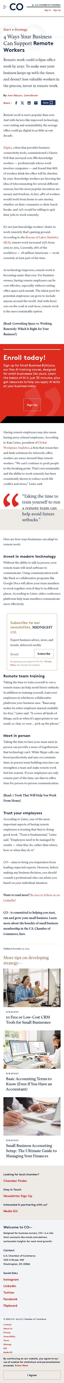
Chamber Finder (15, 1181)
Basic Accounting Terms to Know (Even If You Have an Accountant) (29, 1084)
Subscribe (44, 653)
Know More (21, 1365)
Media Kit (10, 1211)
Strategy (21, 29)
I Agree (32, 1375)
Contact (7, 1324)
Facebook (10, 1299)
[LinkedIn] (29, 103)
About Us (7, 1328)
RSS (5, 1348)
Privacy (7, 1332)
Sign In (48, 10)
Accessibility (9, 1336)
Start (7, 29)
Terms (6, 1340)
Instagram (11, 1279)
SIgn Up (32, 405)
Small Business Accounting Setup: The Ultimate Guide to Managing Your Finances (31, 1151)
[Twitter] (22, 103)
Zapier (7, 147)
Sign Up (57, 10)
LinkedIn (9, 1286)
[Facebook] (16, 103)
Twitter (8, 1292)
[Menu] (4, 7)
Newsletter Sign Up (17, 1196)
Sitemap (7, 1344)
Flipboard (10, 1305)
